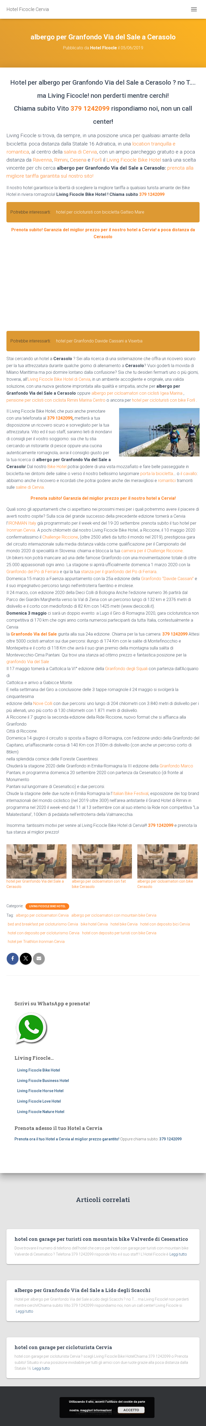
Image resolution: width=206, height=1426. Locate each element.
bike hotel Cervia (94, 924)
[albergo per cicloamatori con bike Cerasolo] (167, 861)
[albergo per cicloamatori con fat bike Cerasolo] (102, 861)
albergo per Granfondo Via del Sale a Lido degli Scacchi (82, 1290)
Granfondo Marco (176, 765)
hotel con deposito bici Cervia (165, 924)
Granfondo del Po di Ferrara (32, 571)
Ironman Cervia (20, 530)
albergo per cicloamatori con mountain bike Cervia (113, 915)
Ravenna (42, 160)
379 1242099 (90, 108)
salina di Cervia (80, 152)
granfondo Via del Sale (27, 661)
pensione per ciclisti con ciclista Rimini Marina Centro (55, 400)
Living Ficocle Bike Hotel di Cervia (59, 379)
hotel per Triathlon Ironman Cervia (36, 941)
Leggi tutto (178, 1254)
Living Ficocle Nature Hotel (40, 1112)
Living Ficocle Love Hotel (39, 1101)
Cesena (78, 160)
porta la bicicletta (156, 473)
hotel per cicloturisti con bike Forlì (163, 400)
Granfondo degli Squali (126, 668)
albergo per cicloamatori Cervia (42, 915)
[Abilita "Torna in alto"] (195, 1415)
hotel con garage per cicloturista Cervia (63, 1347)
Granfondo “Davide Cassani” (167, 578)
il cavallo (189, 473)
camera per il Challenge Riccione (152, 550)
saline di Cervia (30, 487)
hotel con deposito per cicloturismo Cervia (43, 933)
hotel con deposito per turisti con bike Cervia (119, 933)
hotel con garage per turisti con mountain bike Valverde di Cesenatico (101, 1239)
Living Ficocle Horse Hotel (40, 1091)
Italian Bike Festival (130, 793)
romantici (167, 480)
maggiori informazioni (96, 1410)
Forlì (97, 160)
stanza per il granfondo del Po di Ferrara (118, 571)
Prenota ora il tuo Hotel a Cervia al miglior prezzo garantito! (66, 1139)
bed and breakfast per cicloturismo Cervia (43, 924)
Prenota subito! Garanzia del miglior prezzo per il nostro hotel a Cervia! (103, 498)
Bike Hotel (57, 466)
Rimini (61, 160)
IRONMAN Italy (22, 523)
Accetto (131, 1410)
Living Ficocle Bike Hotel (133, 160)
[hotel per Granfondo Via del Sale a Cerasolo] (36, 861)
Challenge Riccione (60, 537)
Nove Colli (42, 703)
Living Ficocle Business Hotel (43, 1080)
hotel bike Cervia (124, 924)
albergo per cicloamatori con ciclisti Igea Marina (136, 393)
